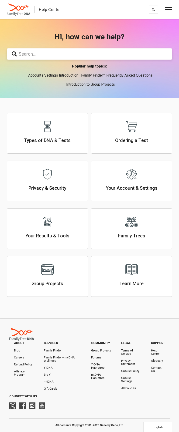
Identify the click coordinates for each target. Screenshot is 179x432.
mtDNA (49, 381)
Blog (17, 350)
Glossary (157, 360)
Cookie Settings (126, 379)
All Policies (128, 388)
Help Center (155, 352)
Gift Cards (50, 388)
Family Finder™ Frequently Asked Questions (117, 75)
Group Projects (101, 350)
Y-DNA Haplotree (97, 366)
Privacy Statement (128, 362)
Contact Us (156, 369)
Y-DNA (48, 367)
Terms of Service (127, 352)
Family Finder (53, 350)
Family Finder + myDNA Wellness (59, 359)
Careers (19, 357)
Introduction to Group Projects (90, 84)
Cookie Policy (130, 371)
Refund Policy (23, 364)
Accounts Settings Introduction (53, 75)
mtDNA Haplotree (97, 376)
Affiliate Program (19, 373)
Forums (96, 357)
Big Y (47, 374)
